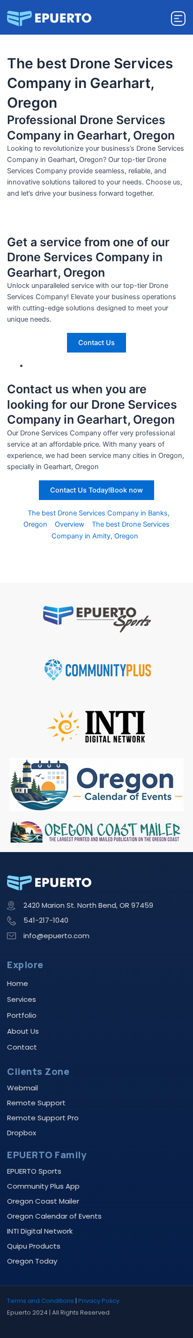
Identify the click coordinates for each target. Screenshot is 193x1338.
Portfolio (22, 1015)
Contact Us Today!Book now (96, 490)
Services (21, 999)
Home (17, 983)
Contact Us (96, 342)
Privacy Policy (98, 1300)
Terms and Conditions (40, 1300)
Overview (69, 524)
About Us (23, 1031)
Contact (22, 1047)
